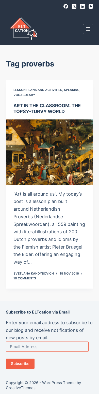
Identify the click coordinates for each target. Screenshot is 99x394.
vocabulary (24, 95)
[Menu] (88, 29)
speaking (71, 90)
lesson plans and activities (37, 90)
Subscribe (20, 363)
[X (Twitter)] (74, 6)
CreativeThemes (21, 387)
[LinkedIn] (82, 6)
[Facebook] (65, 6)
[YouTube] (91, 6)
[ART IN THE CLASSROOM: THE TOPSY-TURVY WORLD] (49, 152)
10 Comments (24, 278)
